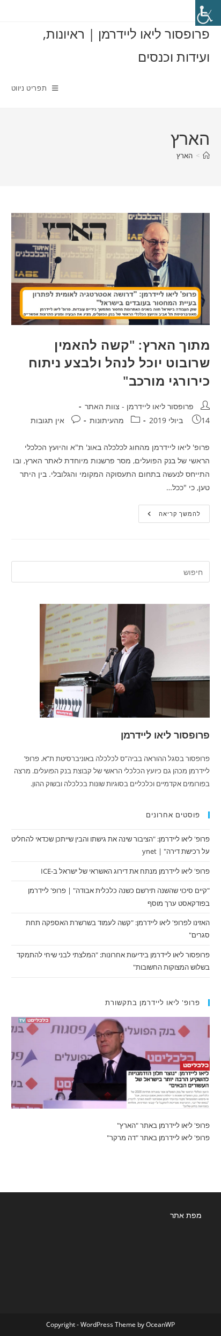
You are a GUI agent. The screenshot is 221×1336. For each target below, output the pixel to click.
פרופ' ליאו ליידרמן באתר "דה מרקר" (158, 1137)
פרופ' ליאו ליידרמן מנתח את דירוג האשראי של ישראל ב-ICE (125, 871)
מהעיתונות (107, 420)
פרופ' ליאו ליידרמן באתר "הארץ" (163, 1125)
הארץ (184, 155)
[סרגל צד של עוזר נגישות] (208, 13)
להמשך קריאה (169, 515)
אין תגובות (47, 420)
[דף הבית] (206, 155)
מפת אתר (186, 1215)
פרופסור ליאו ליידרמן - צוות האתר (139, 406)
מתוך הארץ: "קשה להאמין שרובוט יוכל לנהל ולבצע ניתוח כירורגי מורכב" (119, 362)
